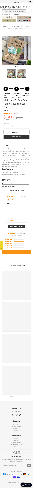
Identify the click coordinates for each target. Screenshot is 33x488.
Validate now (16, 14)
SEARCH (16, 439)
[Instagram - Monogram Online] (16, 415)
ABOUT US (16, 441)
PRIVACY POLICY (16, 443)
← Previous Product (11, 32)
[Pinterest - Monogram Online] (20, 415)
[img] (11, 196)
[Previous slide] (3, 211)
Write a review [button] (16, 252)
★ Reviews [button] (2, 245)
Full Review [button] (10, 220)
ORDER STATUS (16, 426)
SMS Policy (17, 446)
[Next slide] (29, 211)
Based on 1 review (8, 184)
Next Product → (23, 32)
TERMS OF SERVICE (16, 445)
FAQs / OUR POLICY (16, 428)
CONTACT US (16, 424)
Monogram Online (17, 482)
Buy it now (16, 137)
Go (29, 465)
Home (5, 26)
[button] (8, 113)
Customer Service (16, 411)
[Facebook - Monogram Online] (13, 415)
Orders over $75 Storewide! (16, 1)
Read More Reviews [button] (16, 226)
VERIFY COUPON (16, 430)
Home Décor (14, 26)
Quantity (6, 123)
